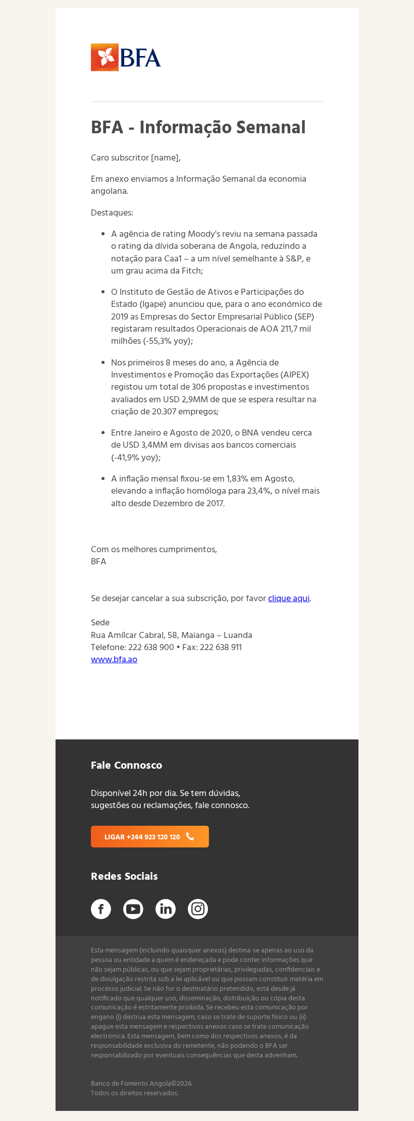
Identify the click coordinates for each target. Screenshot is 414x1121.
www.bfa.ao (114, 660)
